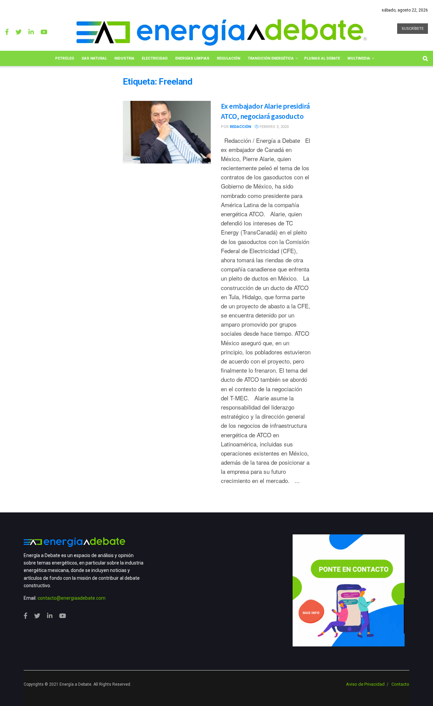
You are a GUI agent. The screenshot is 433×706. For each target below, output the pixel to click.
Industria (124, 58)
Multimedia (358, 58)
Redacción (240, 127)
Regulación (228, 58)
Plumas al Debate (322, 58)
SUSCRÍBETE (413, 28)
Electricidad (155, 58)
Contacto (400, 684)
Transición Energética (271, 58)
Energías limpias (192, 58)
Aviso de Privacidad (365, 684)
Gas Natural (94, 58)
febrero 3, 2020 (273, 127)
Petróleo (64, 58)
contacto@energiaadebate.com (72, 598)
